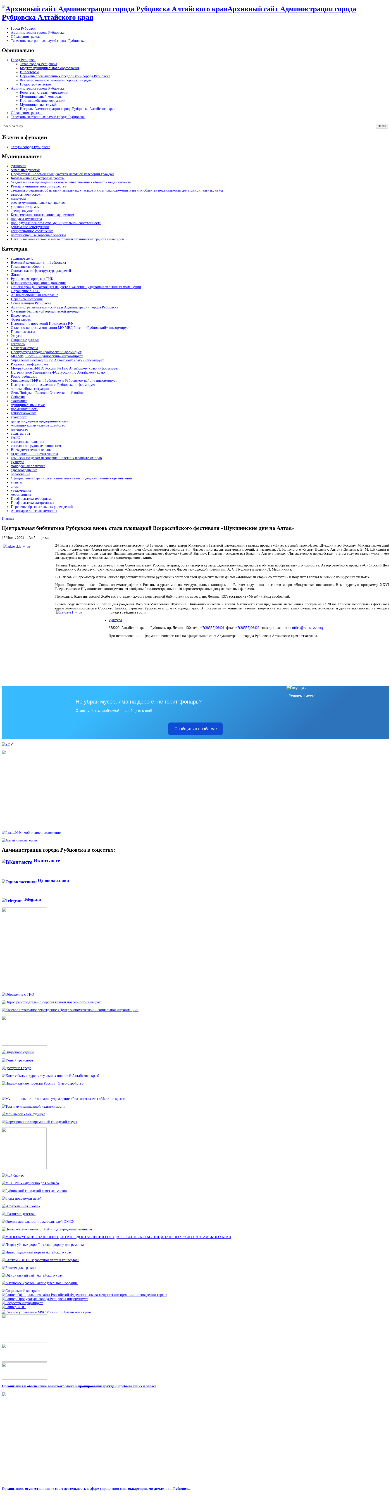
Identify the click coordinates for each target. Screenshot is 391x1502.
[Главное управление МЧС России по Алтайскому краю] (46, 1311)
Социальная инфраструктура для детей (41, 270)
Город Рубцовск (23, 28)
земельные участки (25, 170)
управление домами (26, 206)
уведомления (21, 490)
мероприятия (21, 494)
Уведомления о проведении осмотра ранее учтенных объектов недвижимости (71, 182)
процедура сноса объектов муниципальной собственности (56, 223)
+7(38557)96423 (247, 628)
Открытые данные (25, 340)
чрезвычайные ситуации (30, 389)
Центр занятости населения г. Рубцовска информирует (53, 384)
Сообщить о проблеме (195, 729)
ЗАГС (15, 437)
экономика (19, 401)
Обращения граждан (27, 36)
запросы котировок (26, 194)
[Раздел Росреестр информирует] (22, 1303)
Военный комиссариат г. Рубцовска (38, 262)
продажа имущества (26, 219)
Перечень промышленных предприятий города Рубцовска (65, 76)
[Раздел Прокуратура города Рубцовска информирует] (45, 1299)
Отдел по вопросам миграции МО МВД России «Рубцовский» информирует (70, 327)
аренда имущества (25, 211)
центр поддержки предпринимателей (40, 421)
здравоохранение (24, 470)
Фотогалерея (21, 319)
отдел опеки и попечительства (34, 454)
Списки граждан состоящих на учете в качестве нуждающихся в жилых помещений (76, 287)
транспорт (19, 417)
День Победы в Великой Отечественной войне (47, 393)
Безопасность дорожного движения (38, 283)
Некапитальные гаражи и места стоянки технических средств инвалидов (67, 239)
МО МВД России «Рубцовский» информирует (47, 356)
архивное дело (22, 258)
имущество (19, 429)
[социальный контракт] (21, 1291)
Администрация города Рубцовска (37, 32)
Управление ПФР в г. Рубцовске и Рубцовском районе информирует (64, 380)
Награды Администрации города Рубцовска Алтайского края (67, 109)
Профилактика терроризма (31, 498)
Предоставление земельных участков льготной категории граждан (62, 174)
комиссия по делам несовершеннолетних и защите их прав (56, 458)
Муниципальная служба (38, 105)
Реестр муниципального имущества (38, 186)
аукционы (18, 166)
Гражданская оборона (27, 266)
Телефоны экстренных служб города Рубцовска (48, 41)
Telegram (32, 899)
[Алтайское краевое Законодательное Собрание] (40, 1283)
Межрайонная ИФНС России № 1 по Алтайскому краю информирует (65, 368)
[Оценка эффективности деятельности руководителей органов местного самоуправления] (38, 1221)
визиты (16, 482)
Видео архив (21, 315)
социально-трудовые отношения (36, 446)
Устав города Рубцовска (38, 64)
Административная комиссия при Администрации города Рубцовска (64, 307)
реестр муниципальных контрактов (38, 202)
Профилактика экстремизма (32, 503)
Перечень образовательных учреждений (42, 507)
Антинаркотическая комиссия (34, 511)
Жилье (16, 275)
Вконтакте (46, 860)
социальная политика (27, 441)
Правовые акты (23, 332)
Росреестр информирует (29, 364)
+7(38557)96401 (212, 628)
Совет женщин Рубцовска (31, 303)
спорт (15, 486)
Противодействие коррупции (42, 100)
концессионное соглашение (32, 231)
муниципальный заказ (28, 405)
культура (17, 462)
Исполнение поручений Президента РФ (42, 323)
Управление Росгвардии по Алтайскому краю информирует (57, 360)
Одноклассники (53, 880)
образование (20, 474)
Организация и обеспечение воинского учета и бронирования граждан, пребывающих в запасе (79, 1386)
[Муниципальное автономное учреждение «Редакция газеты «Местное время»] (64, 1099)
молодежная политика (28, 466)
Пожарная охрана (24, 348)
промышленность (24, 409)
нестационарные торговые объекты (38, 235)
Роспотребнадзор (24, 376)
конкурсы (18, 198)
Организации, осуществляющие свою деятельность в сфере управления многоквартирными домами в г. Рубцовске (96, 1488)
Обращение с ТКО (25, 291)
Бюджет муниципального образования (49, 68)
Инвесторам (29, 72)
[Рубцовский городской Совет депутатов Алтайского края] (34, 1191)
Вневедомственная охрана (31, 450)
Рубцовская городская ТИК (32, 279)
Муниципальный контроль (41, 96)
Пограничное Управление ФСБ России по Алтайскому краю (58, 372)
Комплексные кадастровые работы (37, 178)
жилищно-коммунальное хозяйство (38, 425)
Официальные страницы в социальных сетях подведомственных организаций (71, 478)
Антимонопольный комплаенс (34, 295)
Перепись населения (27, 299)
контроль (18, 344)
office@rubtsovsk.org (307, 628)
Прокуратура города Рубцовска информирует (46, 352)
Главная (8, 518)
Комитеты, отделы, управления (44, 92)
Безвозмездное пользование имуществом (42, 215)
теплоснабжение (23, 413)
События (18, 397)
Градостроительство (35, 84)
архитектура (20, 433)
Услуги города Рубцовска (30, 147)
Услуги (16, 336)
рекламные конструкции (30, 227)
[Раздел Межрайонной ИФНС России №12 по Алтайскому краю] (14, 1307)
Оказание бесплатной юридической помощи (45, 311)
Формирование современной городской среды (56, 80)
